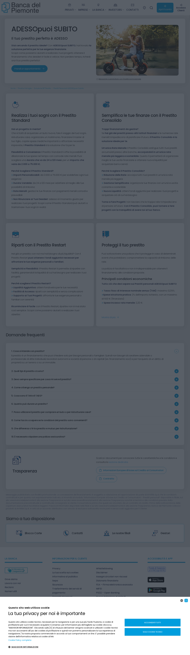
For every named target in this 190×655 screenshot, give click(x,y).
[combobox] (181, 600)
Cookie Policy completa (19, 640)
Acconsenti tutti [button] (152, 622)
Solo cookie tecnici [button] (152, 632)
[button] (64, 647)
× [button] (186, 600)
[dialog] (95, 626)
